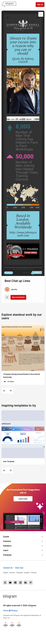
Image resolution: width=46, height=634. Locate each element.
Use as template (18, 297)
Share (9, 273)
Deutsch (12, 573)
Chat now (19, 568)
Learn (5, 550)
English (5, 573)
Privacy (14, 610)
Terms (6, 610)
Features (7, 541)
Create (6, 536)
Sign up (40, 4)
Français (34, 573)
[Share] (7, 297)
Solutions (7, 546)
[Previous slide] (4, 390)
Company (7, 555)
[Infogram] (9, 4)
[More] (40, 14)
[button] (12, 194)
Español (27, 573)
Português (19, 573)
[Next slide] (10, 390)
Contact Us (8, 568)
